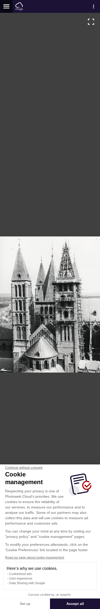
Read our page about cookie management (34, 557)
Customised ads (20, 574)
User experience (20, 578)
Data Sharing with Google (27, 583)
